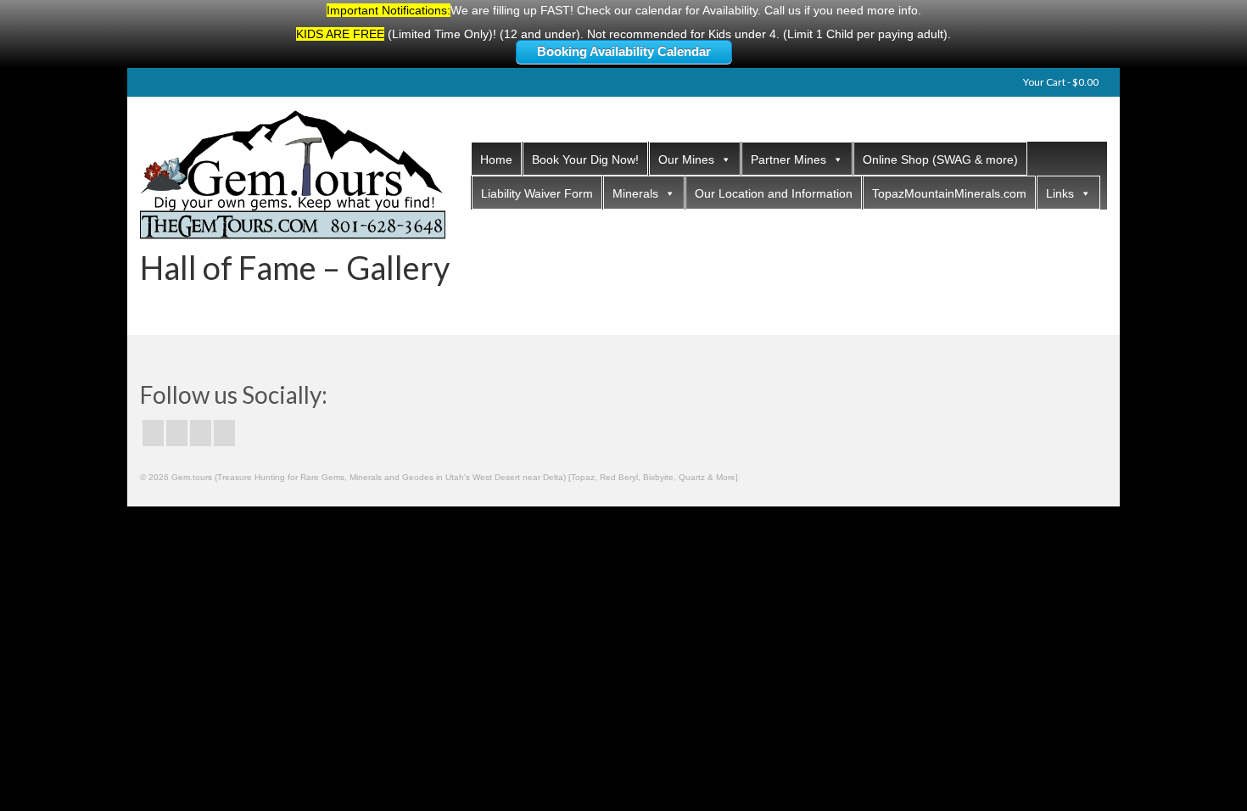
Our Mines (686, 159)
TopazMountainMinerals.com (949, 193)
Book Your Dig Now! (585, 159)
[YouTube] (224, 433)
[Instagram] (200, 433)
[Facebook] (153, 433)
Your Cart (1060, 82)
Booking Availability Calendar (624, 51)
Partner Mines (788, 159)
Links (1060, 193)
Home (496, 159)
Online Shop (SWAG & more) (940, 159)
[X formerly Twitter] (176, 433)
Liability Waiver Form (537, 193)
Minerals (635, 193)
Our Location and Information (774, 193)
